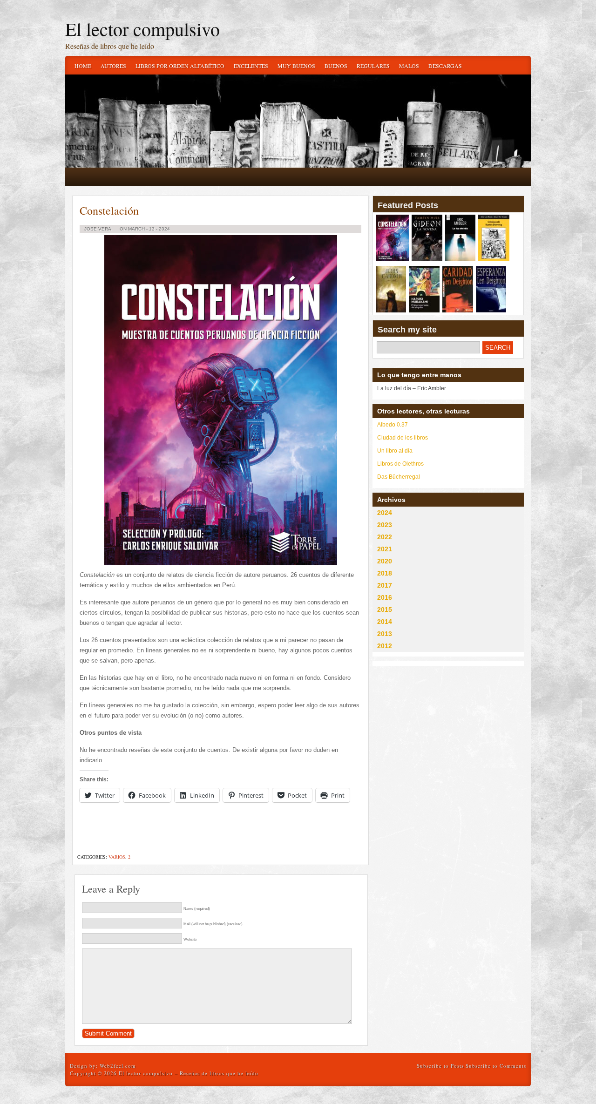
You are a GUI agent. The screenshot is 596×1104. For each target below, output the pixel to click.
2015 (384, 609)
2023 (384, 524)
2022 (384, 537)
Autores (113, 65)
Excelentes (251, 65)
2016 (384, 597)
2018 (384, 573)
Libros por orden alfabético (179, 65)
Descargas (445, 65)
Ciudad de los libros (402, 437)
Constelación (109, 210)
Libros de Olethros (400, 464)
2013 (384, 633)
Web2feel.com (118, 1065)
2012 (384, 646)
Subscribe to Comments (496, 1065)
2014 (384, 621)
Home (82, 65)
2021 (384, 549)
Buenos (336, 65)
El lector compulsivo (142, 28)
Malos (409, 65)
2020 (384, 561)
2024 (384, 512)
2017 (384, 585)
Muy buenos (296, 65)
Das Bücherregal (398, 477)
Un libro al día (395, 450)
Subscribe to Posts (440, 1065)
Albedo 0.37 (392, 424)
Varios (116, 856)
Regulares (373, 65)
